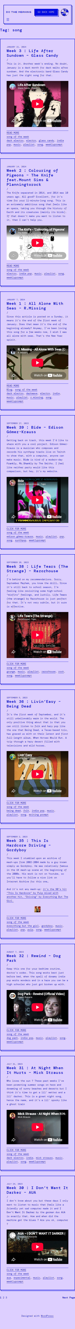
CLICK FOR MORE (16, 528)
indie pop (25, 273)
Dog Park (12, 1037)
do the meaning (19, 12)
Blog (9, 389)
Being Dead (14, 810)
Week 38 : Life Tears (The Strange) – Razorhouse (37, 569)
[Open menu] (8, 19)
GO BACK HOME (46, 12)
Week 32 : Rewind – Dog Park (34, 958)
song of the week (18, 136)
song (40, 144)
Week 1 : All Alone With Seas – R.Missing (35, 306)
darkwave (31, 393)
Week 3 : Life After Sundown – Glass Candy (32, 53)
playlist (29, 144)
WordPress (47, 1315)
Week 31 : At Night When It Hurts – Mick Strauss (35, 1070)
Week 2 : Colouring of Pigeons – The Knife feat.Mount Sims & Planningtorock (32, 177)
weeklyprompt (54, 144)
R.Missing (36, 397)
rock (61, 671)
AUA (9, 1277)
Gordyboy (47, 925)
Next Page (68, 1297)
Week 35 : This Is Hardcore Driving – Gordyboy (29, 845)
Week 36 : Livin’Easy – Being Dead (34, 704)
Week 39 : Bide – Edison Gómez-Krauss (35, 430)
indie (56, 393)
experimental (22, 1277)
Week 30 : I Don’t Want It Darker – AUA (37, 1190)
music (17, 144)
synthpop (20, 540)
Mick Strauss (44, 1157)
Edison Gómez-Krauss (20, 536)
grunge (11, 671)
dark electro (15, 140)
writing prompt (38, 814)
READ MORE (13, 132)
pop (62, 536)
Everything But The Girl (23, 925)
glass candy (46, 140)
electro (31, 140)
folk (26, 810)
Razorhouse (48, 671)
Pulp (30, 929)
